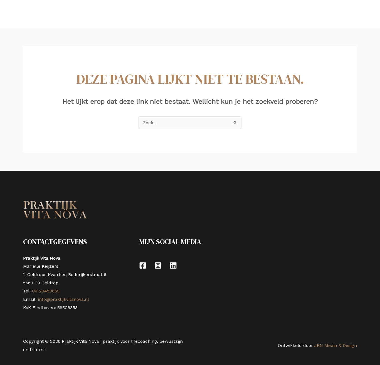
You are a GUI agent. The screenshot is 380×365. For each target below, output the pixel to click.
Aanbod (57, 14)
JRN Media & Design (335, 345)
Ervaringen (91, 14)
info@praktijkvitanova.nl (63, 299)
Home (34, 14)
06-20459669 (45, 291)
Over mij (121, 14)
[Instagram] (158, 265)
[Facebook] (142, 265)
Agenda (147, 14)
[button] (68, 14)
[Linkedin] (173, 265)
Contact (172, 14)
